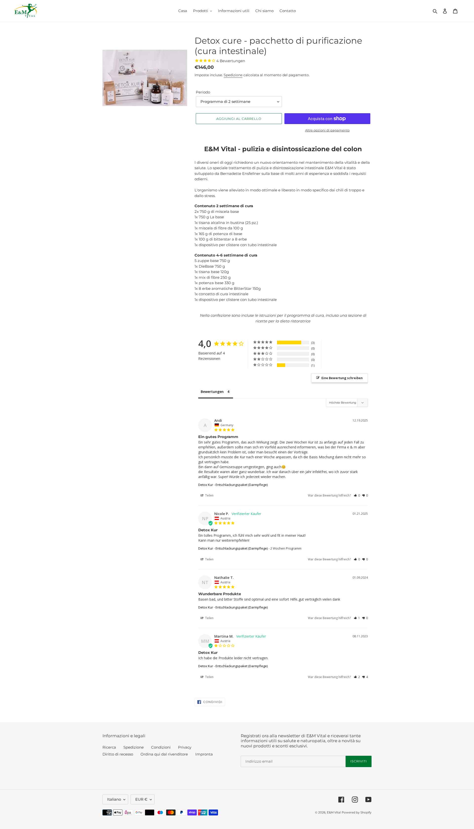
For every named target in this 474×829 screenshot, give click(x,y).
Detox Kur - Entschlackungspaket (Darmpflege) (233, 484)
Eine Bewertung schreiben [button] (342, 378)
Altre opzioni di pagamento (327, 130)
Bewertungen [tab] (212, 391)
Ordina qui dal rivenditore (164, 754)
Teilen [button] (209, 495)
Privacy (184, 747)
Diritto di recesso (117, 754)
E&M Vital (334, 812)
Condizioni (161, 747)
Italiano (114, 799)
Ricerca (109, 747)
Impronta (204, 754)
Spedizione (233, 75)
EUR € (141, 799)
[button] (357, 495)
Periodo (203, 92)
